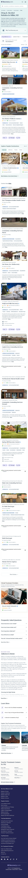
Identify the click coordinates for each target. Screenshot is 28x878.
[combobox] (14, 6)
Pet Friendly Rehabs (5, 813)
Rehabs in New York (5, 794)
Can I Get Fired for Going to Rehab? (8, 838)
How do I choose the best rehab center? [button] (12, 638)
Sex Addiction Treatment (6, 831)
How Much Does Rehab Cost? (7, 843)
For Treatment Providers (7, 846)
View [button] (4, 137)
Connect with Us (5, 857)
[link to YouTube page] (7, 859)
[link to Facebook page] (16, 859)
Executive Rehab (4, 824)
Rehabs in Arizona (5, 798)
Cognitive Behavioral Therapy (7, 807)
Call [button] (19, 137)
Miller (9, 183)
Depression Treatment (6, 822)
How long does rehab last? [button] (8, 631)
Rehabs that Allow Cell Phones (7, 815)
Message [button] (12, 137)
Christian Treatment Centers (7, 832)
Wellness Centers (4, 812)
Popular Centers (5, 801)
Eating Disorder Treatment (7, 821)
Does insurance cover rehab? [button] (9, 623)
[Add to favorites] (25, 76)
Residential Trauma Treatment (7, 829)
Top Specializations (6, 818)
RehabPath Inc (17, 868)
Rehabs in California (5, 793)
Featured (4, 149)
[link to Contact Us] (1, 859)
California (10, 149)
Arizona (4, 745)
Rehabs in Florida (4, 791)
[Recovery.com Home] (7, 2)
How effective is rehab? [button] (7, 634)
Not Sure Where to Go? (7, 788)
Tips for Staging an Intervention (8, 841)
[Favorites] (22, 2)
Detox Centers (4, 805)
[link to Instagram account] (13, 859)
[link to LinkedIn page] (4, 859)
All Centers (3, 10)
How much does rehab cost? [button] (8, 627)
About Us (3, 852)
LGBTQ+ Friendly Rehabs (6, 810)
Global (20, 149)
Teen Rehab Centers (5, 826)
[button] (25, 2)
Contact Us (3, 854)
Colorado (24, 745)
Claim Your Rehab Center (6, 848)
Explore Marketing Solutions (7, 850)
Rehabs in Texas (4, 796)
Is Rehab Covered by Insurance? (8, 840)
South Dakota (16, 10)
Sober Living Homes (5, 808)
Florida (15, 149)
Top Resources (4, 835)
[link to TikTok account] (10, 859)
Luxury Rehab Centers (5, 803)
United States (9, 10)
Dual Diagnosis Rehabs (6, 827)
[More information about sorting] (26, 44)
